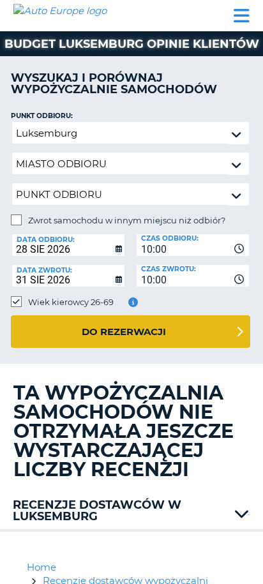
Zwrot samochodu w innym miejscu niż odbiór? (126, 220)
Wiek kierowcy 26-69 (71, 302)
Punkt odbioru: (42, 116)
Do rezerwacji (124, 332)
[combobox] (193, 245)
